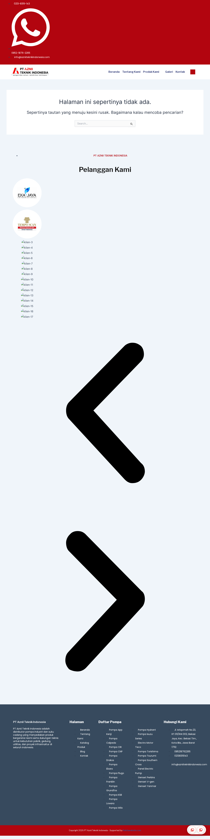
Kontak (180, 71)
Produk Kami (151, 71)
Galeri (169, 71)
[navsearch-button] (192, 71)
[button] (105, 413)
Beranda (114, 71)
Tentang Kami (131, 71)
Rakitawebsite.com (132, 830)
